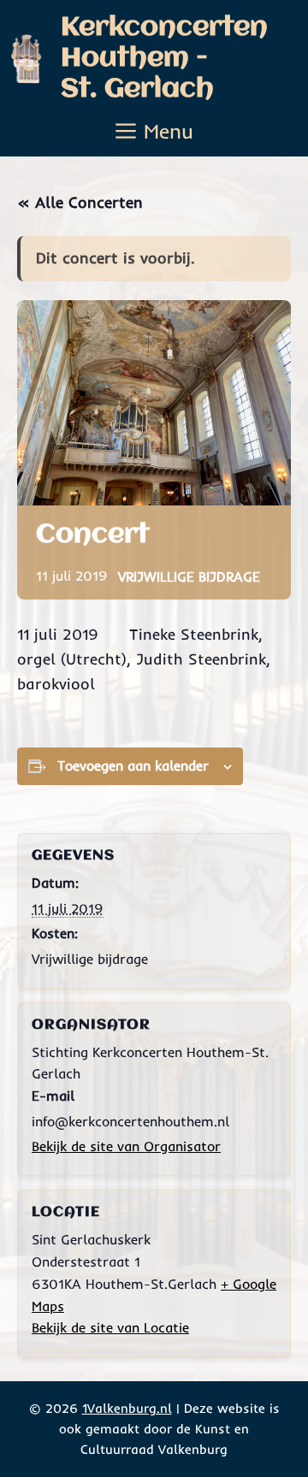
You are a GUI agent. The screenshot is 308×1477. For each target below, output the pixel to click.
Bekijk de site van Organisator (126, 1146)
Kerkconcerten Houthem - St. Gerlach (164, 58)
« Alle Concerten (80, 202)
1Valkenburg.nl (127, 1408)
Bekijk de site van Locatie (110, 1327)
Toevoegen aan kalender (133, 765)
